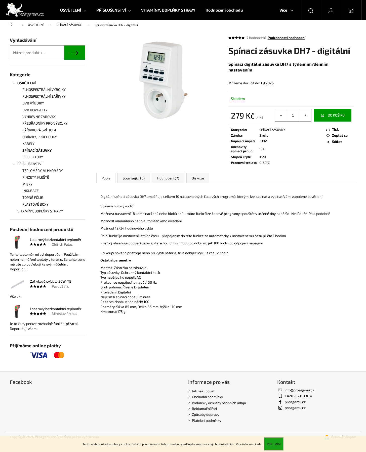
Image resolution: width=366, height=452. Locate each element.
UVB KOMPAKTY (35, 110)
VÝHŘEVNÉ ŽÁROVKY (39, 117)
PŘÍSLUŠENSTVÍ (30, 164)
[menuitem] (73, 10)
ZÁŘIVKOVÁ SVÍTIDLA (39, 130)
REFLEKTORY (32, 157)
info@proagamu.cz (299, 390)
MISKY (27, 184)
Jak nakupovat (203, 391)
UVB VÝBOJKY (33, 103)
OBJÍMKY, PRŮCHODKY (39, 137)
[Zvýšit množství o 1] (305, 115)
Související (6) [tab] (134, 178)
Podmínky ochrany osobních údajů (219, 403)
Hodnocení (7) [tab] (168, 178)
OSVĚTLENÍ (26, 83)
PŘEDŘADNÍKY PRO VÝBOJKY (44, 123)
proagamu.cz (295, 402)
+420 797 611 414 (298, 396)
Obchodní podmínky (207, 397)
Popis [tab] (106, 178)
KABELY (28, 143)
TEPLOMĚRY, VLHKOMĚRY (42, 170)
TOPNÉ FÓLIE (32, 197)
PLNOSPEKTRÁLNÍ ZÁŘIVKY (43, 96)
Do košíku (336, 115)
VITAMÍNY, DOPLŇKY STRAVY (40, 211)
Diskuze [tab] (198, 178)
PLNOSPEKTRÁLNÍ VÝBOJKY (44, 89)
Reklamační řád (204, 408)
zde (259, 444)
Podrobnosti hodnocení (286, 37)
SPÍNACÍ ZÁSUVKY (37, 150)
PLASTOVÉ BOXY (35, 204)
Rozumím (274, 444)
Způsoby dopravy (205, 414)
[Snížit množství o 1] (281, 115)
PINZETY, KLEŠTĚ (35, 177)
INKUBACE (30, 191)
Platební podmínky (206, 420)
